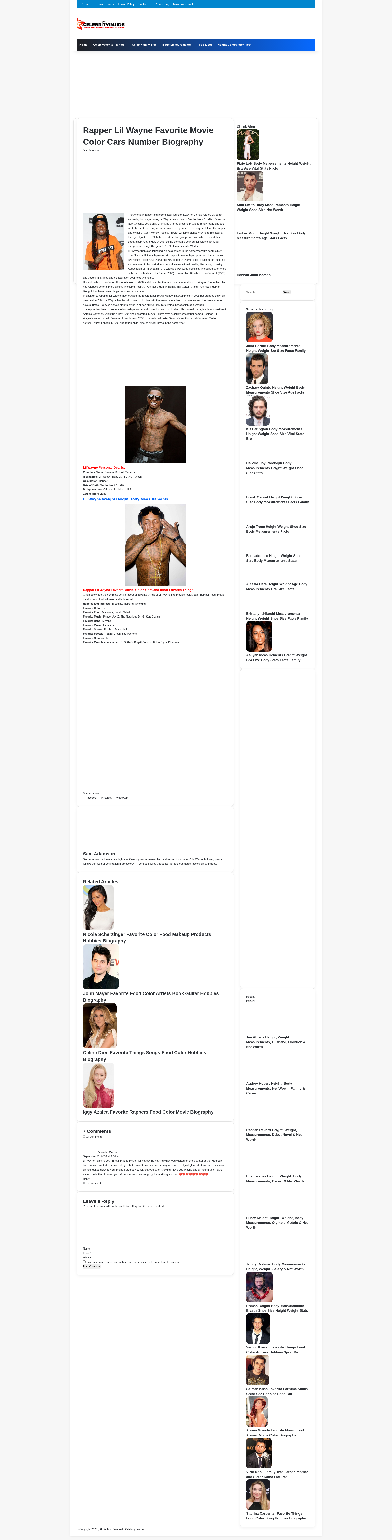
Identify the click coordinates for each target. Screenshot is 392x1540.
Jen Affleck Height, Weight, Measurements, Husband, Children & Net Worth (276, 1042)
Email (87, 1253)
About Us (87, 4)
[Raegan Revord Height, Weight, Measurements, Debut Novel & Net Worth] (268, 1125)
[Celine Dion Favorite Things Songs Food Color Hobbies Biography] (100, 1047)
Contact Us (145, 4)
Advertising (162, 4)
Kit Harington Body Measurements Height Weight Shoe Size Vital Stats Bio (275, 434)
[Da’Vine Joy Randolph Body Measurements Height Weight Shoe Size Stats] (259, 458)
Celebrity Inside (134, 1529)
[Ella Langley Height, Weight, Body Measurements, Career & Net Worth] (268, 1171)
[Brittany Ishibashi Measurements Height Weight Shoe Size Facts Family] (259, 609)
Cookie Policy (126, 4)
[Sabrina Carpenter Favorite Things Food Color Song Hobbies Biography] (258, 1509)
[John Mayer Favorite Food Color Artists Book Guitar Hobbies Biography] (101, 988)
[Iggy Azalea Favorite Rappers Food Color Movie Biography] (98, 1106)
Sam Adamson (91, 150)
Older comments (92, 1136)
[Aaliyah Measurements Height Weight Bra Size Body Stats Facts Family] (259, 650)
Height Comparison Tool (235, 44)
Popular (250, 1000)
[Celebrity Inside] (101, 23)
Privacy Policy (105, 4)
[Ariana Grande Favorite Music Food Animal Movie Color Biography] (257, 1425)
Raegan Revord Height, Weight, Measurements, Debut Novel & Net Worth (274, 1135)
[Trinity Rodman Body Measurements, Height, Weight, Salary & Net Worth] (268, 1259)
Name (87, 1248)
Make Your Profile (183, 4)
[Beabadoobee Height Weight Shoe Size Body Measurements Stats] (259, 551)
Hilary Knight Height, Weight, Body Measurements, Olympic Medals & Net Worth (277, 1223)
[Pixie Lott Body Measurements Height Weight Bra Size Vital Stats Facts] (248, 159)
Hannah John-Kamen (254, 275)
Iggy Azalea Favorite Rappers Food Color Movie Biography (148, 1112)
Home (83, 44)
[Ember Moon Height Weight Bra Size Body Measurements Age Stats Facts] (249, 228)
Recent (250, 996)
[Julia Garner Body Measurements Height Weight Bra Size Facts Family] (259, 341)
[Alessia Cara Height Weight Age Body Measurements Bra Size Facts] (259, 579)
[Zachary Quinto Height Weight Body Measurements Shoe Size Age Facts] (257, 383)
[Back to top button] (71, 1533)
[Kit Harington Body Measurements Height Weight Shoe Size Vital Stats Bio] (258, 424)
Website (87, 1257)
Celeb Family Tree (144, 44)
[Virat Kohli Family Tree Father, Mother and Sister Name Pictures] (259, 1467)
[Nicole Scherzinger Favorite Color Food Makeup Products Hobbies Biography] (98, 928)
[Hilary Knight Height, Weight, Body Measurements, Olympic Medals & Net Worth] (268, 1213)
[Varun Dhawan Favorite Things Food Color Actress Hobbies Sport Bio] (258, 1342)
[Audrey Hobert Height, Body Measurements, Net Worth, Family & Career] (268, 1079)
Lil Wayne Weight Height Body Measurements (125, 499)
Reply (86, 1178)
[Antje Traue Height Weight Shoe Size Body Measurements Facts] (259, 522)
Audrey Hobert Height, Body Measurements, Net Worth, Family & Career (275, 1088)
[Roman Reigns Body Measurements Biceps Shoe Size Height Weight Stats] (259, 1301)
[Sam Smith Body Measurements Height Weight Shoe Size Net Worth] (250, 200)
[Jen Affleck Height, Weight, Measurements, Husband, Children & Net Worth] (268, 1032)
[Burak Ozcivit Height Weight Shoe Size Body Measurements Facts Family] (259, 492)
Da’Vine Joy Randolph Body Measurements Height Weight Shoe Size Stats (274, 468)
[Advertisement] (196, 83)
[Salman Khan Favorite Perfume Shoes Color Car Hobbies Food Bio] (257, 1384)
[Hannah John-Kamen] (259, 270)
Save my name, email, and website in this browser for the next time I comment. (133, 1262)
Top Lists (205, 44)
